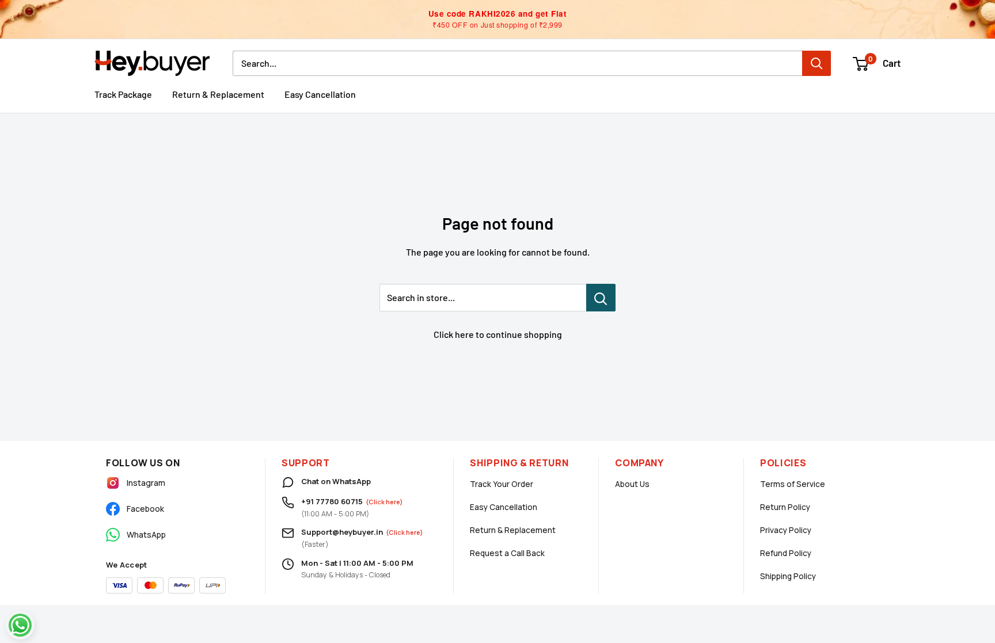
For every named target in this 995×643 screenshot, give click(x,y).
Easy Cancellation (320, 94)
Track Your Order (501, 484)
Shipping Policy (788, 576)
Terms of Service (792, 484)
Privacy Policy (785, 530)
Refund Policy (785, 553)
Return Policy (785, 507)
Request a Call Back (507, 553)
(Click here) (384, 501)
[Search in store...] (601, 297)
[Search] (816, 63)
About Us (632, 484)
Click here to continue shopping (498, 334)
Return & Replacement (218, 94)
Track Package (123, 94)
